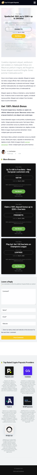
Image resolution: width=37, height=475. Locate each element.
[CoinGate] (27, 375)
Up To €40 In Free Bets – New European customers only (18, 171)
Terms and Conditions (18, 471)
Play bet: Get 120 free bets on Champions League (18, 245)
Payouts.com (9, 377)
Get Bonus (18, 36)
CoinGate (28, 377)
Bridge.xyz (9, 435)
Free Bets (19, 14)
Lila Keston (12, 151)
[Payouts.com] (9, 375)
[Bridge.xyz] (9, 433)
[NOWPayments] (27, 405)
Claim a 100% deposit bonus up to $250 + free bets (18, 208)
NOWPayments (28, 407)
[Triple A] (9, 405)
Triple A (9, 407)
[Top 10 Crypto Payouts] (10, 2)
